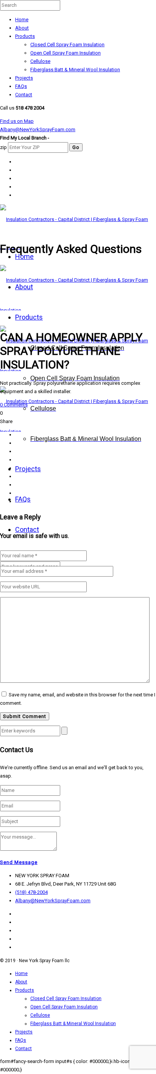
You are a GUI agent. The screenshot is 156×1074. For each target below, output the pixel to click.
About (22, 28)
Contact (23, 94)
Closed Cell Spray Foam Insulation (67, 44)
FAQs (21, 86)
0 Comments (14, 405)
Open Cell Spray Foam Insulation (65, 53)
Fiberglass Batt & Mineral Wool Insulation (75, 69)
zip (3, 147)
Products (25, 36)
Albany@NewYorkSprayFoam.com (37, 129)
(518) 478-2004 (31, 892)
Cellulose (40, 61)
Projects (24, 78)
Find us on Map (17, 121)
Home (21, 19)
